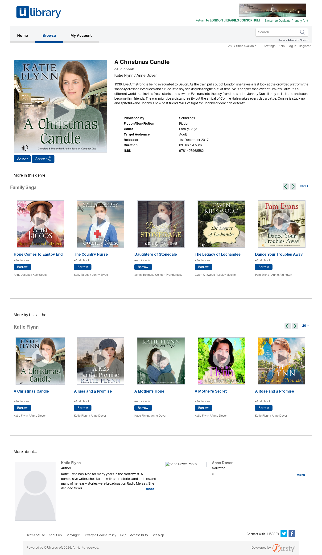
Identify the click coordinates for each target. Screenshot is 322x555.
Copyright (73, 535)
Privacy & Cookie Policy (99, 535)
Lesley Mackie (226, 275)
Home (26, 36)
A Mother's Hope (149, 392)
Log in (292, 46)
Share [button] (40, 159)
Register (305, 46)
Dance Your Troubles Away (279, 255)
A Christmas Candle (31, 392)
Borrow (22, 158)
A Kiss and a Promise (93, 392)
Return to (227, 21)
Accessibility (139, 535)
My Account (81, 36)
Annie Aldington (281, 275)
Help (281, 46)
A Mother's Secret (211, 392)
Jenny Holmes (143, 275)
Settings (270, 46)
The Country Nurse (91, 255)
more (149, 489)
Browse (49, 36)
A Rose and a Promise (274, 392)
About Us (55, 535)
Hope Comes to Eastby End (38, 255)
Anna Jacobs (22, 275)
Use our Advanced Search (293, 40)
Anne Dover (146, 76)
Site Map (158, 535)
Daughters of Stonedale (155, 255)
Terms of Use (36, 535)
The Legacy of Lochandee (217, 255)
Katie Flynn (123, 76)
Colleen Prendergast (168, 275)
